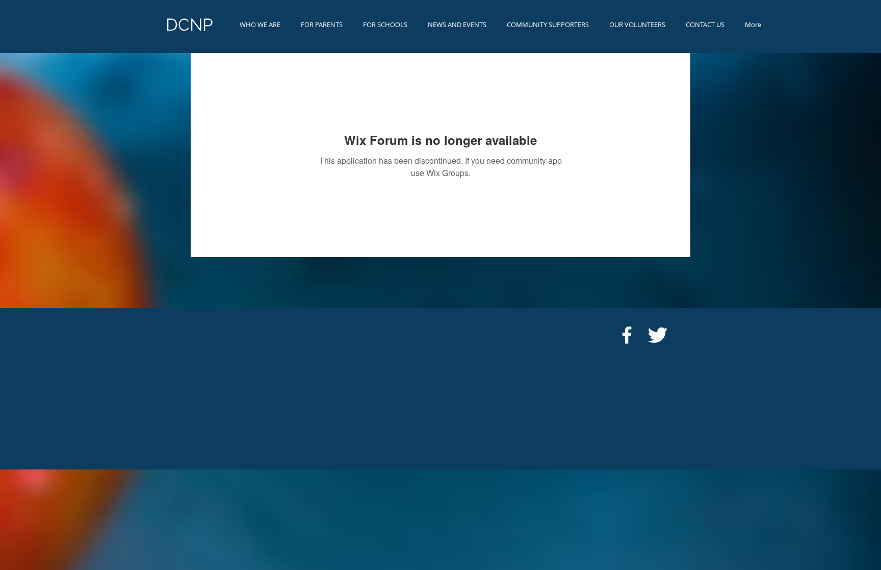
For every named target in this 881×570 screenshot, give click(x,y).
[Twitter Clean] (657, 335)
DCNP (189, 25)
